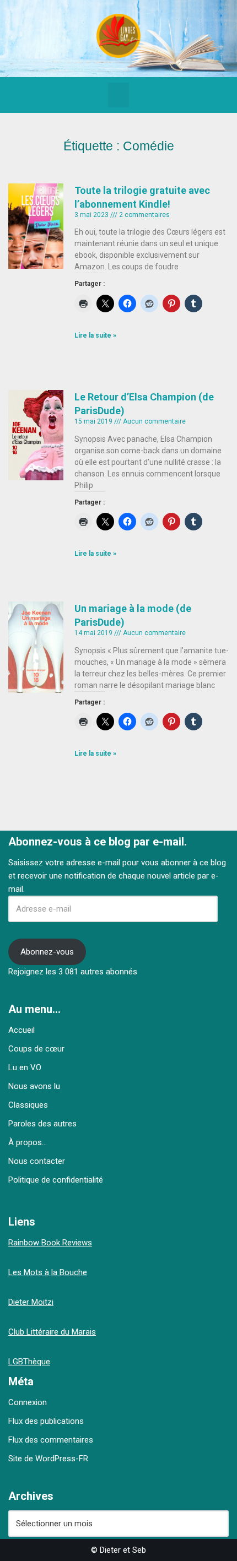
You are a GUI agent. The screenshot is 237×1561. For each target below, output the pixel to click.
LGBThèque (29, 1362)
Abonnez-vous (47, 952)
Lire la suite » (95, 335)
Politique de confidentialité (55, 1180)
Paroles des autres (42, 1124)
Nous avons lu (34, 1086)
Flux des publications (46, 1421)
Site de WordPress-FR (48, 1459)
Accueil (21, 1030)
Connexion (27, 1402)
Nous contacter (36, 1161)
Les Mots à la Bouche (47, 1272)
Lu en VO (24, 1067)
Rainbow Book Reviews (50, 1243)
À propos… (27, 1142)
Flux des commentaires (50, 1440)
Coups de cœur (36, 1049)
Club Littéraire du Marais (52, 1332)
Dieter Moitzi (30, 1302)
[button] (118, 95)
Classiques (28, 1105)
